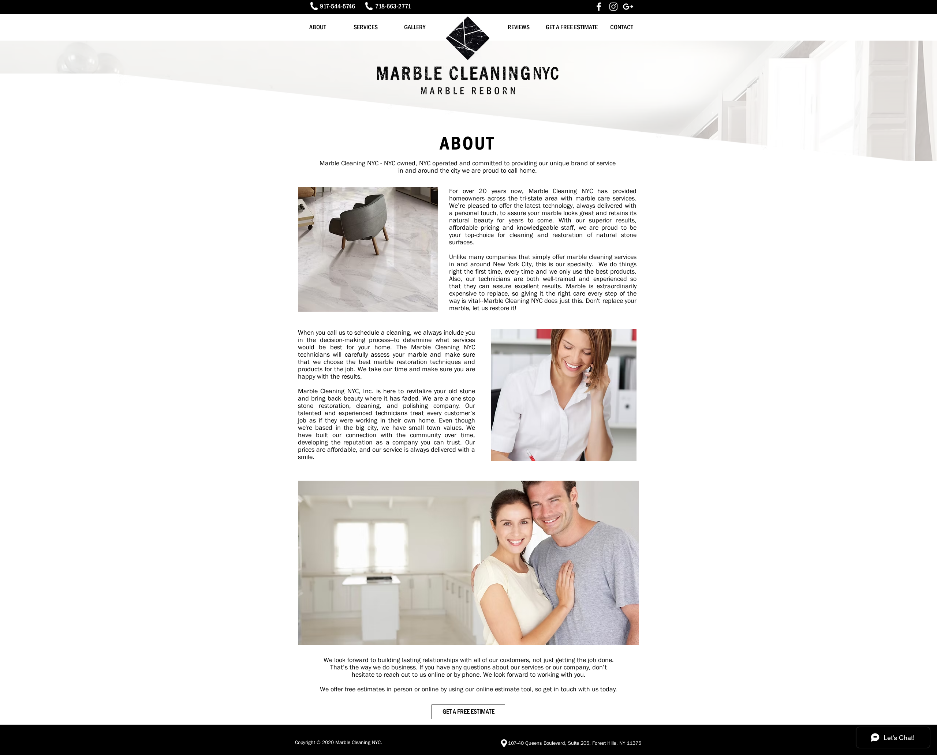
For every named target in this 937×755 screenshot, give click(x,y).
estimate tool (513, 689)
